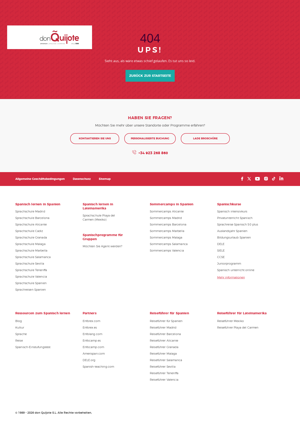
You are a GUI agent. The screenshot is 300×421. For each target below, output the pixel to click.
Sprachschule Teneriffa (31, 270)
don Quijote (49, 37)
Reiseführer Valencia (164, 379)
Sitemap (105, 179)
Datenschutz (82, 179)
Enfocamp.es (92, 340)
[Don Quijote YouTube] (257, 178)
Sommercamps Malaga (166, 237)
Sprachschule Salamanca (33, 257)
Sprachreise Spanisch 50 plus (237, 224)
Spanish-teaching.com (98, 366)
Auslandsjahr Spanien (232, 231)
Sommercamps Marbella (167, 231)
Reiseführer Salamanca (166, 360)
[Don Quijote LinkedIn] (281, 179)
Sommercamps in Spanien (171, 204)
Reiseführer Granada (164, 347)
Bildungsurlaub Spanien (234, 237)
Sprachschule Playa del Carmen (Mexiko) (99, 217)
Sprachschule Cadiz (29, 231)
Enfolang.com (92, 334)
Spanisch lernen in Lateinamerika (98, 206)
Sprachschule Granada (31, 237)
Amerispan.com (94, 353)
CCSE (221, 257)
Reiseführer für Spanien (166, 321)
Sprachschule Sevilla (29, 263)
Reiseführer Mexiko (230, 321)
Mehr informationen (231, 277)
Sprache (21, 334)
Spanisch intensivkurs (232, 211)
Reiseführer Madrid (163, 327)
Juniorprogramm (229, 263)
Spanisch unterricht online (235, 270)
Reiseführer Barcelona (165, 334)
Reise (19, 340)
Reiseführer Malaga (163, 353)
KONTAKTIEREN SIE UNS (95, 138)
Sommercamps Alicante (167, 211)
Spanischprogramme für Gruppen (103, 237)
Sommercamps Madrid (166, 218)
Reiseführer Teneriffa (164, 373)
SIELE (221, 250)
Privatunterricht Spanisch (235, 218)
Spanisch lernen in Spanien (37, 204)
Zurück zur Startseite (150, 75)
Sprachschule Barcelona (32, 218)
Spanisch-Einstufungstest (32, 347)
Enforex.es (90, 327)
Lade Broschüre (205, 138)
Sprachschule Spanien (31, 283)
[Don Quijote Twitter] (249, 179)
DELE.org (89, 360)
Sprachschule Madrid (30, 211)
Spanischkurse (229, 204)
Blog (18, 321)
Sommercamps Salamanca (169, 244)
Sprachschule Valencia (31, 276)
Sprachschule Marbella (31, 250)
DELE (221, 244)
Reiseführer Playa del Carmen (238, 327)
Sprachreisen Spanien (30, 289)
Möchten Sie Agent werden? (102, 246)
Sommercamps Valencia (167, 250)
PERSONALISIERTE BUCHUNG (150, 138)
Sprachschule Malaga (30, 244)
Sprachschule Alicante (31, 224)
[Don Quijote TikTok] (273, 178)
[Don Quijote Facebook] (242, 179)
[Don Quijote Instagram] (266, 179)
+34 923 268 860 (153, 153)
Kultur (19, 327)
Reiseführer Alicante (164, 340)
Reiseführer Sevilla (163, 366)
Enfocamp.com (93, 347)
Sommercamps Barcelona (168, 224)
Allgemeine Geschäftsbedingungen (40, 179)
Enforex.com (91, 321)
